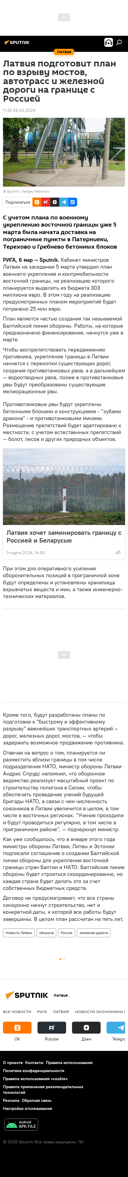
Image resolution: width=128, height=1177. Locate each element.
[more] (118, 552)
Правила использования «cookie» (35, 1078)
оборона (46, 932)
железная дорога (93, 932)
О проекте (13, 1062)
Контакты (34, 1062)
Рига (42, 1011)
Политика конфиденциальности (33, 1070)
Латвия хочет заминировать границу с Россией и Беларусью (64, 536)
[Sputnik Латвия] (18, 44)
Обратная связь (36, 1100)
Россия (66, 932)
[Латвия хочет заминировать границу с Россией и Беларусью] (64, 487)
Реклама (11, 1100)
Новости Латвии (19, 932)
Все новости (17, 1011)
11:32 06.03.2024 (19, 110)
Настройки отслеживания (27, 1108)
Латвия (61, 1011)
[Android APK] (21, 1125)
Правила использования (69, 1062)
